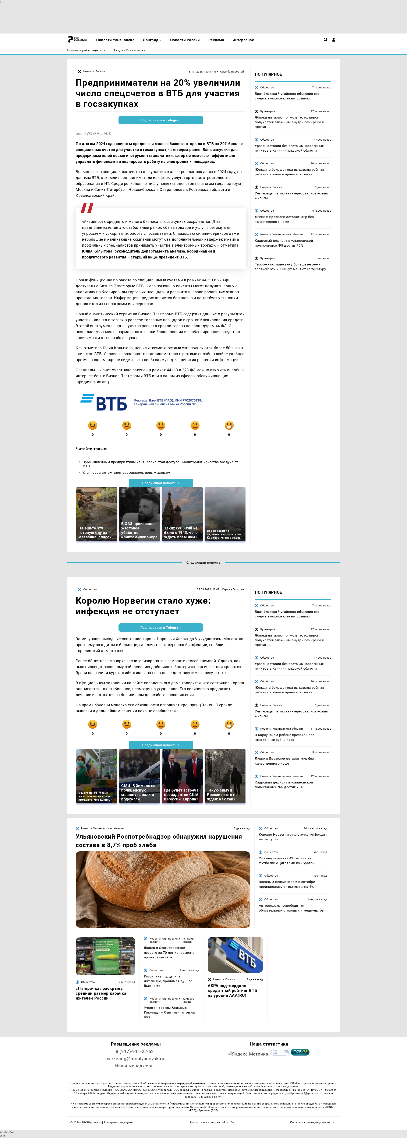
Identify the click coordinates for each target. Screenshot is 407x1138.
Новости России (94, 71)
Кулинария (267, 111)
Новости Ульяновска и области (281, 234)
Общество (267, 87)
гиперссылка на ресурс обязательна (182, 1083)
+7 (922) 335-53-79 (209, 1096)
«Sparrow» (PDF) (207, 1110)
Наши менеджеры (135, 1065)
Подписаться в (161, 120)
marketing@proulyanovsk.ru (134, 1058)
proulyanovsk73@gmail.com (303, 1093)
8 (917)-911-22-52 (135, 1051)
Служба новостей (232, 71)
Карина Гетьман (233, 589)
